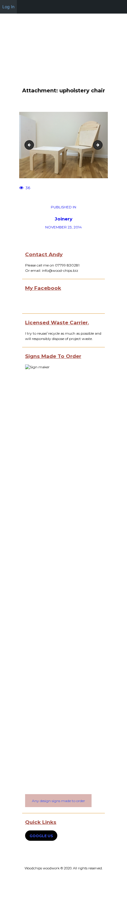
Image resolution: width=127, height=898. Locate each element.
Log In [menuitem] (8, 6)
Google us (41, 836)
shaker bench (30, 145)
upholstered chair (100, 145)
